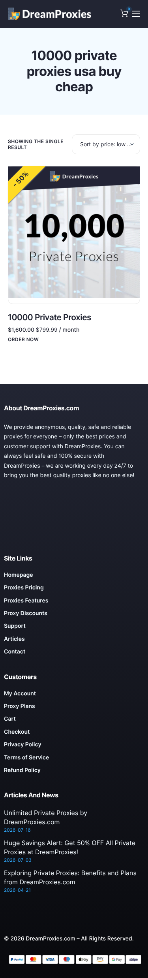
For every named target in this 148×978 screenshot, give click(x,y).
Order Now (23, 339)
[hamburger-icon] (136, 14)
